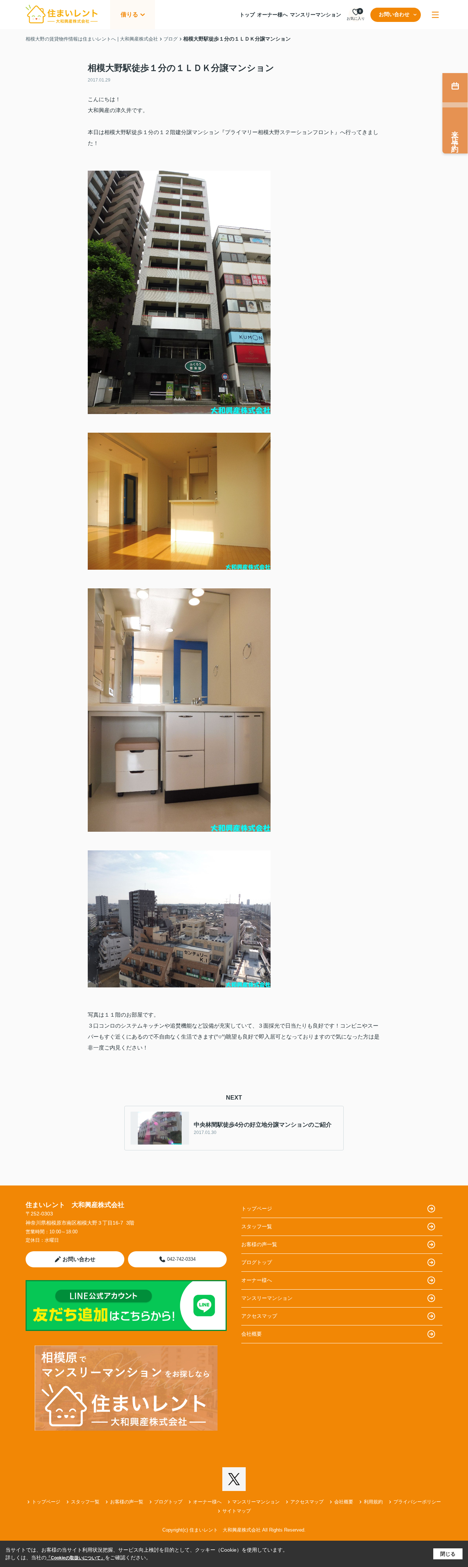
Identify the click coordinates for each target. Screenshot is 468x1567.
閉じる (448, 1554)
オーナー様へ (272, 15)
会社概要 (251, 1334)
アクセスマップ (259, 1316)
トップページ (256, 1208)
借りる (129, 14)
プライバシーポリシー (417, 1502)
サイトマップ (236, 1511)
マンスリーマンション (315, 15)
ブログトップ (256, 1262)
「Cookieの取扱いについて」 (75, 1557)
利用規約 (373, 1502)
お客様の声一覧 (259, 1244)
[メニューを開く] (435, 15)
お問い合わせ (394, 14)
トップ (247, 15)
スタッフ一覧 (256, 1226)
